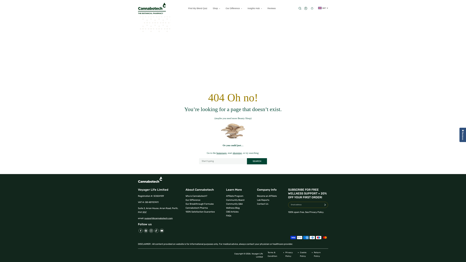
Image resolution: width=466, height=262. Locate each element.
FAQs (228, 215)
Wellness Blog (233, 208)
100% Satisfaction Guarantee (200, 211)
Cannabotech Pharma (197, 208)
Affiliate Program (234, 196)
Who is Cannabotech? (196, 196)
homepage (221, 153)
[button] (300, 8)
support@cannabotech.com (158, 218)
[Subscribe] (325, 205)
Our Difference (193, 200)
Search (257, 161)
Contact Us (262, 204)
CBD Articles (232, 211)
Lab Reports (263, 200)
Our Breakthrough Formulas (200, 204)
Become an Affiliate (267, 196)
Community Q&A (234, 204)
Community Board (235, 200)
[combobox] (233, 161)
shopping (237, 153)
